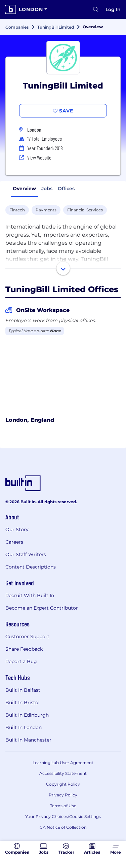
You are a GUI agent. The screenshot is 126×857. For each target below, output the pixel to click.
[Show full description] (63, 268)
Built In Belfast (22, 690)
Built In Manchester (28, 740)
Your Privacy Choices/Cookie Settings (63, 816)
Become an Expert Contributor (41, 608)
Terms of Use (63, 805)
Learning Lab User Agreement (63, 762)
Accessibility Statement (63, 773)
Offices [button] (66, 188)
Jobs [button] (46, 188)
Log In (113, 9)
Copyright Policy (63, 784)
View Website (39, 157)
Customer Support (27, 636)
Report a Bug (21, 661)
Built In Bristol (22, 702)
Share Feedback (24, 649)
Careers (14, 542)
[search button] (95, 9)
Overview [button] (24, 188)
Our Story (17, 529)
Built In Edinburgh (27, 715)
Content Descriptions (30, 567)
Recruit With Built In (29, 595)
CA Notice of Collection (63, 827)
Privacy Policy (63, 794)
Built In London (23, 727)
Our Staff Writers (25, 554)
